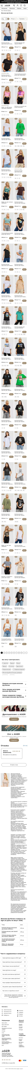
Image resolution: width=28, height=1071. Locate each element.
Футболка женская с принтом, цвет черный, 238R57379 (9, 935)
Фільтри (13, 18)
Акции (25, 8)
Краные (12, 663)
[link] (11, 753)
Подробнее (14, 719)
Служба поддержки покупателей (21, 1046)
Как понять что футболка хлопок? (11, 990)
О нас (3, 1032)
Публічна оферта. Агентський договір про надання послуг (7, 1042)
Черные (4, 666)
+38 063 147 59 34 (7, 1013)
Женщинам (4, 8)
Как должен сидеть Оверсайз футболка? (12, 986)
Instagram (21, 1012)
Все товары (4, 1026)
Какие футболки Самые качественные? (12, 962)
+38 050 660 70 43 (7, 1011)
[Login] (17, 5)
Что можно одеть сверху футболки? (11, 978)
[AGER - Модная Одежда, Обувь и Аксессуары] (7, 5)
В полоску (11, 666)
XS (2, 50)
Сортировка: (22, 18)
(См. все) (25, 745)
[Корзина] (21, 5)
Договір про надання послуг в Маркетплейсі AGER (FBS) (6, 1039)
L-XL (3, 365)
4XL (15, 396)
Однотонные (19, 666)
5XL (18, 396)
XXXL (24, 334)
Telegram (21, 1014)
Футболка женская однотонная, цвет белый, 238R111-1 (9, 928)
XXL (10, 82)
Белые (18, 663)
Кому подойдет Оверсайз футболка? (12, 982)
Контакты (21, 1037)
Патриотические (7, 669)
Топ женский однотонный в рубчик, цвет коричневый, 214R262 (8, 940)
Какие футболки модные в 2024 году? (12, 957)
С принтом (5, 663)
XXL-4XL (16, 521)
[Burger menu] (2, 5)
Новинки (19, 8)
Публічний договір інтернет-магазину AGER (6, 1035)
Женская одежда (7, 10)
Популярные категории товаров (7, 1029)
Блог (3, 1045)
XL (10, 50)
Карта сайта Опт (5, 1024)
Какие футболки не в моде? (9, 970)
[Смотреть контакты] (14, 5)
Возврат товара (20, 1040)
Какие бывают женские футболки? (11, 966)
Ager (2, 10)
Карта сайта (4, 1022)
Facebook (21, 1010)
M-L (5, 365)
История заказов (21, 1027)
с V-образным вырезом (18, 669)
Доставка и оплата (21, 1043)
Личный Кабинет (20, 1025)
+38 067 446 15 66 (7, 1009)
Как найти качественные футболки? (11, 974)
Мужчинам (12, 8)
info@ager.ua (6, 1015)
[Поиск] (24, 5)
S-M (7, 365)
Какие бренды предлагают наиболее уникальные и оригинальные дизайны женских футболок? (13, 996)
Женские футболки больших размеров (12, 672)
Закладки (21, 1029)
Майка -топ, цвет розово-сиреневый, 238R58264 (8, 944)
